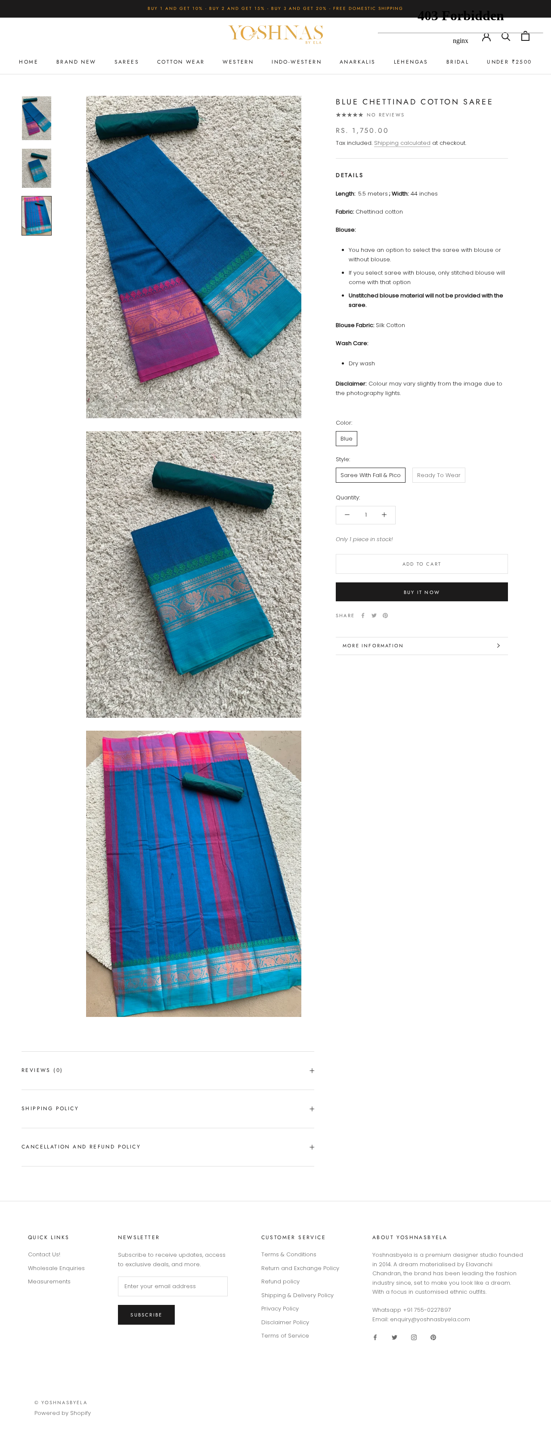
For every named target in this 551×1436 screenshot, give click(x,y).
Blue (347, 439)
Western (238, 62)
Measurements (49, 1281)
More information (373, 645)
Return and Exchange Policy (300, 1268)
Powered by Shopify (62, 1413)
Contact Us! (44, 1254)
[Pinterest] (385, 615)
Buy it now (422, 592)
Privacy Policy (280, 1308)
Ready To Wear (439, 475)
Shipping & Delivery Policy (297, 1295)
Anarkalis (358, 62)
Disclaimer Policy (285, 1322)
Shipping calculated (402, 143)
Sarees (127, 62)
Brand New (76, 62)
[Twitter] (374, 615)
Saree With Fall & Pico (371, 475)
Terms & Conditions (288, 1254)
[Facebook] (362, 615)
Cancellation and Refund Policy (81, 1147)
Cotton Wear (180, 62)
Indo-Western (297, 62)
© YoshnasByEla (60, 1402)
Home (28, 62)
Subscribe (146, 1314)
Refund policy (280, 1281)
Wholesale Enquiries (56, 1268)
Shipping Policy (50, 1108)
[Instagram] (414, 1336)
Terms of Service (285, 1336)
